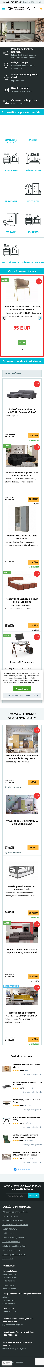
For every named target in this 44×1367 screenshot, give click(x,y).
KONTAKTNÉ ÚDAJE (10, 1216)
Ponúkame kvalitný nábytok (13, 1237)
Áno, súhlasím (22, 689)
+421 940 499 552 (14, 2)
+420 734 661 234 (10, 1335)
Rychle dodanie (8, 1233)
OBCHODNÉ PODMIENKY (12, 1220)
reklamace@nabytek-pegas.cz (14, 1348)
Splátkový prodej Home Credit (14, 1246)
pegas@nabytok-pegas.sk (12, 1325)
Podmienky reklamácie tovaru (14, 1254)
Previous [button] (3, 30)
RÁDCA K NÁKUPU (9, 1229)
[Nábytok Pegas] (16, 8)
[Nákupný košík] (40, 8)
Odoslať (34, 1196)
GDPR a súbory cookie (11, 1242)
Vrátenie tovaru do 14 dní (12, 1250)
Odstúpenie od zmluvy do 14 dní (15, 1212)
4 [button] (19, 43)
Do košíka (33, 436)
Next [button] (41, 30)
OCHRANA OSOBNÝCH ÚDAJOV (15, 1224)
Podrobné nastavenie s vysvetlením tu (22, 695)
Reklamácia (7, 1259)
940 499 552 (7, 1345)
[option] (22, 30)
